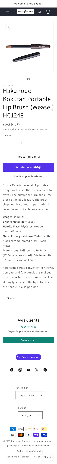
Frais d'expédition (11, 129)
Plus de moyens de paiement (29, 176)
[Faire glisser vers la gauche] (20, 78)
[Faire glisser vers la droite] (36, 78)
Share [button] (10, 298)
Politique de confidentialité (30, 451)
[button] (7, 12)
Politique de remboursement (36, 445)
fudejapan (16, 441)
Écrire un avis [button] (28, 340)
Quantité (7, 135)
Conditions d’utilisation (17, 456)
